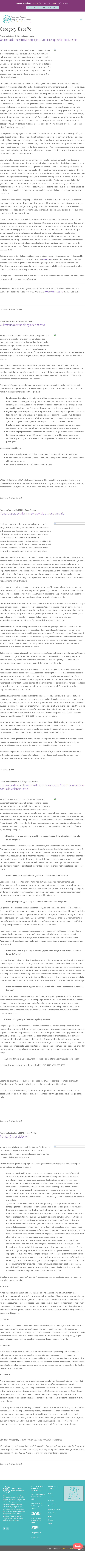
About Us (51, 1497)
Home (50, 1493)
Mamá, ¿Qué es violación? (14, 1136)
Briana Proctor (28, 36)
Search (50, 1523)
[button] (80, 19)
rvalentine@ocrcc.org (54, 291)
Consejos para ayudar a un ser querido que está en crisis (32, 513)
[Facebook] (4, 1528)
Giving (50, 1516)
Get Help (50, 1500)
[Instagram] (7, 1528)
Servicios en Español (54, 1509)
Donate (78, 1546)
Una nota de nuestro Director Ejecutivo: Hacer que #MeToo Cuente (38, 40)
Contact (50, 1520)
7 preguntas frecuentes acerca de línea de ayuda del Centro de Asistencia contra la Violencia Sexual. (42, 787)
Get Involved (52, 1513)
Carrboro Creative (68, 1548)
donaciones (47, 259)
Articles (12, 309)
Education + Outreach (51, 1505)
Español (19, 309)
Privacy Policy (35, 1537)
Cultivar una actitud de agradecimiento (22, 325)
